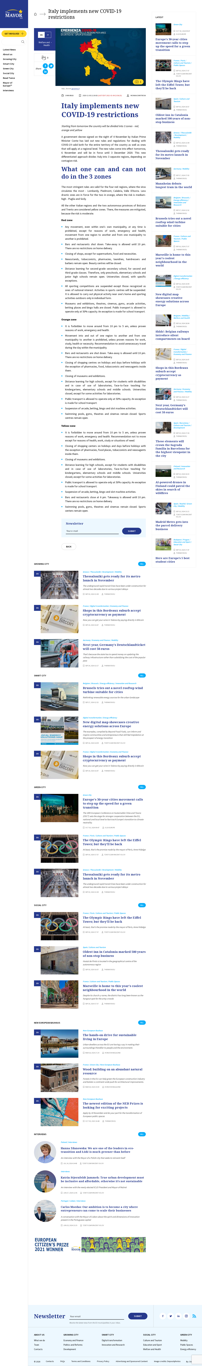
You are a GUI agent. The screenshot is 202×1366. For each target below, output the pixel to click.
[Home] (35, 14)
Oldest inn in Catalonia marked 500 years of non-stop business (114, 954)
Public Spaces (186, 1345)
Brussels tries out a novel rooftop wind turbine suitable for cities (113, 690)
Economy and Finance (73, 1340)
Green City (8, 68)
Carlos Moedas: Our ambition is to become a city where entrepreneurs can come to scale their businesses (99, 1208)
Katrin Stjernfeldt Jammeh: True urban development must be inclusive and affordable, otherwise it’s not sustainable (102, 1179)
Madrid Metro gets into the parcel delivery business (172, 525)
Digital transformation (112, 1340)
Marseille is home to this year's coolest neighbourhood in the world (113, 988)
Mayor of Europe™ (7, 84)
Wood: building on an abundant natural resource (112, 1071)
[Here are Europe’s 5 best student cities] (163, 544)
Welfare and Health (44, 44)
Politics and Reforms (73, 1345)
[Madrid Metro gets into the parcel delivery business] (163, 508)
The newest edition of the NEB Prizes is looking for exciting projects (113, 1105)
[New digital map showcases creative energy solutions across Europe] (59, 731)
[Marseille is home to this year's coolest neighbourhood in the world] (59, 994)
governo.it (75, 88)
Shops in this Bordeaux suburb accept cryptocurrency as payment (112, 612)
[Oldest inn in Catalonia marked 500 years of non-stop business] (59, 960)
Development (69, 1349)
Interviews (8, 90)
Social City (8, 73)
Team (36, 1345)
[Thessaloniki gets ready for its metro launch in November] (59, 585)
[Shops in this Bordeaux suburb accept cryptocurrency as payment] (59, 619)
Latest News (9, 49)
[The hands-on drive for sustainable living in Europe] (59, 1043)
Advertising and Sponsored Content (132, 1361)
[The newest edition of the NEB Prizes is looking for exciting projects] (59, 1112)
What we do (39, 1340)
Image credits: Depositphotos (167, 1361)
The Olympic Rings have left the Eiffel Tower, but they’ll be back (112, 842)
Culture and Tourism (152, 1340)
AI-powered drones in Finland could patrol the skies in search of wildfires (173, 487)
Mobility (184, 1340)
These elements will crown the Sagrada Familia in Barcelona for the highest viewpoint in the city (173, 448)
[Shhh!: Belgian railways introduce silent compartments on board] (163, 320)
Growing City (9, 59)
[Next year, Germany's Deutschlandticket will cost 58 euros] (59, 653)
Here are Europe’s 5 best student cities (173, 559)
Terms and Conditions (81, 1361)
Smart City (8, 63)
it (48, 35)
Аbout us (7, 54)
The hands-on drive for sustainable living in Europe (109, 1037)
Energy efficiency (188, 1349)
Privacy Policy (103, 1361)
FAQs (62, 1361)
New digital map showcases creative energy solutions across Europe (111, 724)
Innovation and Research (113, 1345)
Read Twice (9, 77)
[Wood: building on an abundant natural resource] (59, 1078)
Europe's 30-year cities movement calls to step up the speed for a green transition (113, 803)
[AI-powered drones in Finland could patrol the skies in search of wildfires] (163, 471)
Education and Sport (152, 1345)
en (41, 35)
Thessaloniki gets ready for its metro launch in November (111, 578)
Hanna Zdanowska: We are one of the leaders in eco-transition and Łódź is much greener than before (97, 1150)
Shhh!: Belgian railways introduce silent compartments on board (173, 335)
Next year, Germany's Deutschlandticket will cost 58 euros (114, 647)
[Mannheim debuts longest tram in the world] (163, 174)
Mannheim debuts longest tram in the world (174, 185)
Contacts (38, 1349)
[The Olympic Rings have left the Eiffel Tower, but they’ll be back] (59, 849)
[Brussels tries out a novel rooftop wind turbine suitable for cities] (59, 696)
